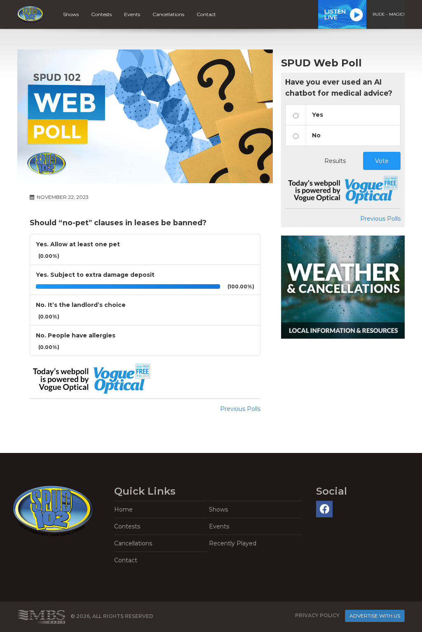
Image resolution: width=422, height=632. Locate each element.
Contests (101, 14)
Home (123, 509)
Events (132, 14)
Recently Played (232, 543)
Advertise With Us (374, 616)
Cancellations (168, 14)
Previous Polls (240, 409)
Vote (382, 161)
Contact (206, 14)
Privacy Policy (317, 616)
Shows (71, 14)
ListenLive (335, 14)
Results (335, 161)
